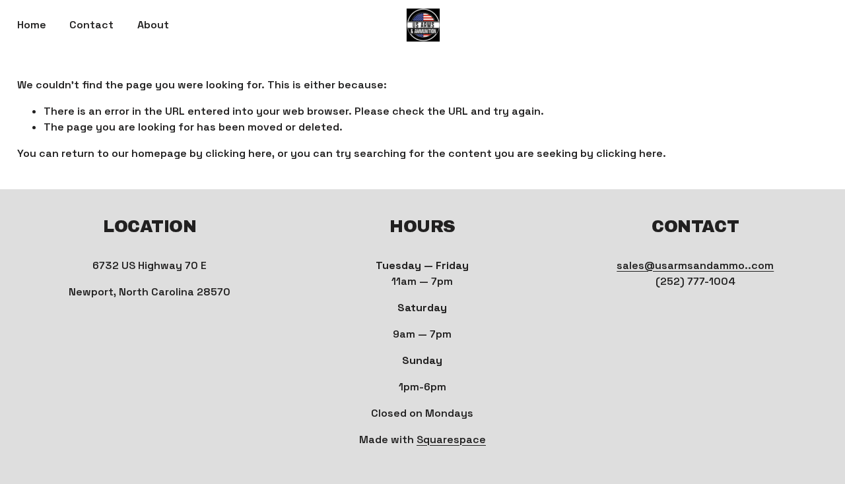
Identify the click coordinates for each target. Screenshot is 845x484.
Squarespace (451, 439)
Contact (91, 25)
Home (31, 25)
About (153, 25)
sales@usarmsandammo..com (695, 265)
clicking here (238, 153)
